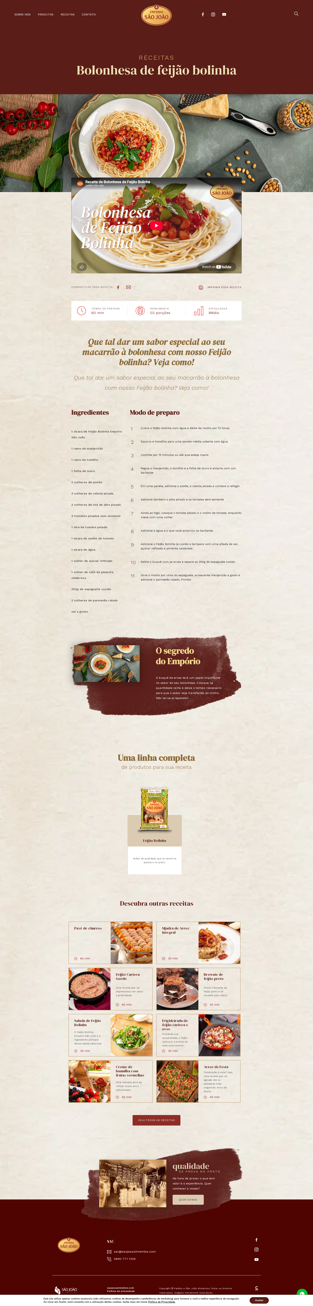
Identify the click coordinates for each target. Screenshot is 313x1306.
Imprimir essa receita (223, 287)
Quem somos (188, 1199)
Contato (89, 14)
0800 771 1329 (124, 1259)
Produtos (45, 14)
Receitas (68, 14)
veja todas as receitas (156, 1120)
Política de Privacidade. (161, 1302)
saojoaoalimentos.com (120, 1288)
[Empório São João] (69, 1244)
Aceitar (259, 1300)
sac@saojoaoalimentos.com (135, 1251)
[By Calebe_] (256, 1290)
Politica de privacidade (121, 1291)
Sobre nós (22, 14)
